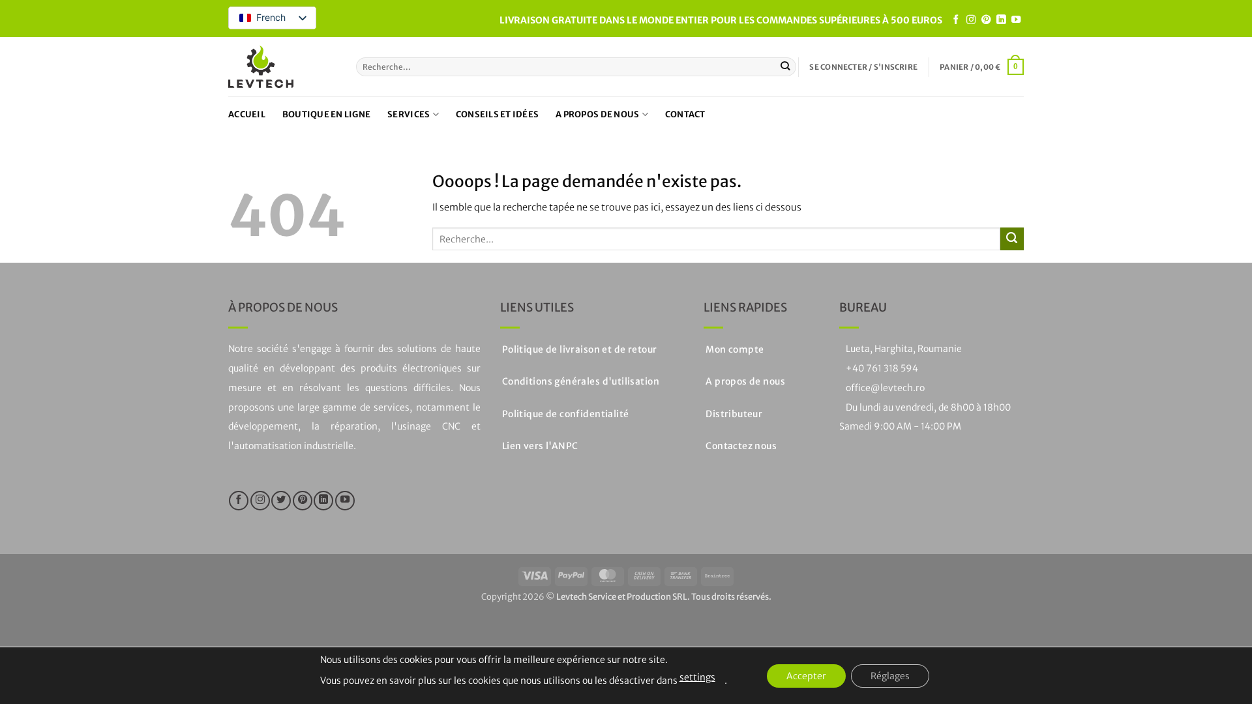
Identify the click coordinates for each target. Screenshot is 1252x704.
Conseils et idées (497, 114)
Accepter (806, 676)
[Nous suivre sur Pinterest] (986, 20)
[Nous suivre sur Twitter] (281, 500)
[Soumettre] (785, 67)
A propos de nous (597, 114)
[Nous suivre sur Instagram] (971, 20)
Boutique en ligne (326, 114)
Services (408, 114)
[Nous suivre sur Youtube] (1016, 20)
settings (697, 677)
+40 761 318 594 (882, 368)
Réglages (890, 676)
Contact (685, 114)
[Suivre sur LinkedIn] (1001, 20)
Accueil (246, 114)
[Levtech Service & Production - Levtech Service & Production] (260, 66)
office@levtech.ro (885, 388)
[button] (863, 67)
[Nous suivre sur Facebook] (956, 20)
